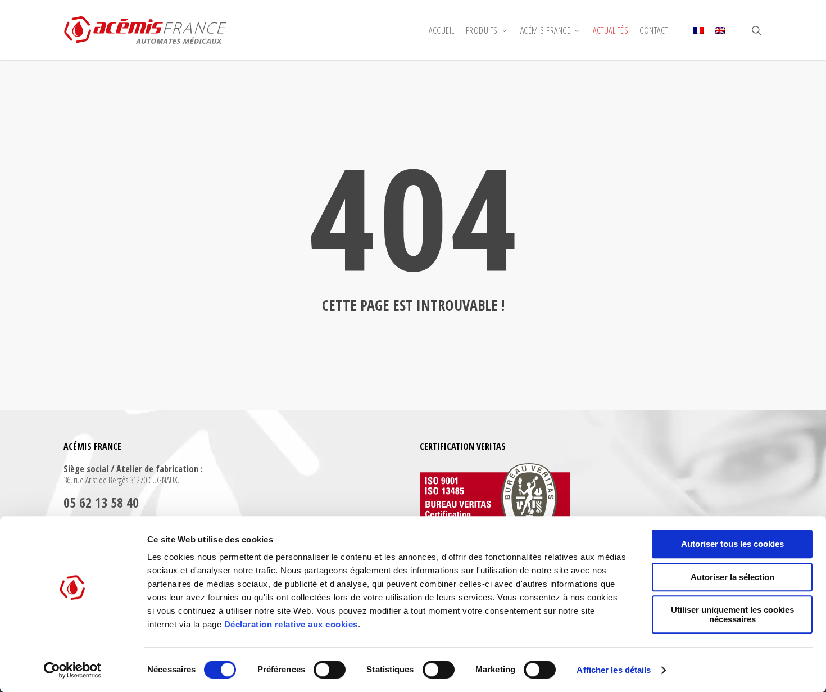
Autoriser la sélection (732, 577)
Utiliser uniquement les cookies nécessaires (732, 614)
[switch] (330, 670)
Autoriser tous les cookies (732, 544)
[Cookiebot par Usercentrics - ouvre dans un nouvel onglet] (73, 670)
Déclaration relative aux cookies (291, 624)
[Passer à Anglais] (719, 30)
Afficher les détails (614, 670)
